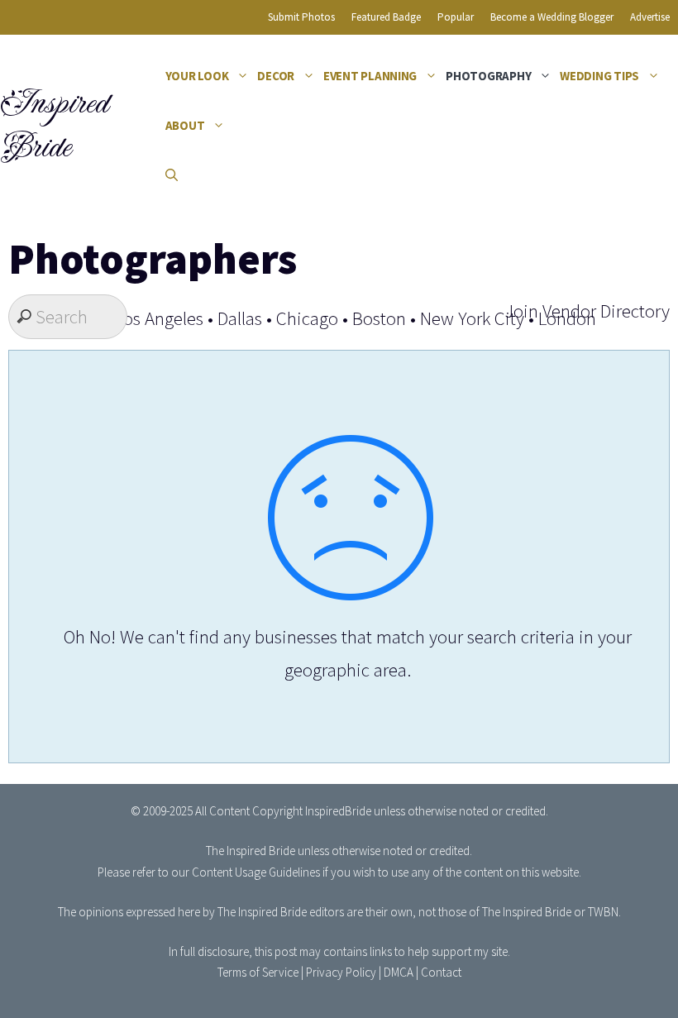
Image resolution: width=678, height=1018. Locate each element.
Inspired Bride (53, 125)
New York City (472, 318)
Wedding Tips (599, 76)
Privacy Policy (341, 972)
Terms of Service (257, 972)
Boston (379, 318)
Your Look (197, 76)
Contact (441, 972)
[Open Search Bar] (171, 175)
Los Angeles (159, 318)
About (185, 125)
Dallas (239, 318)
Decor (275, 76)
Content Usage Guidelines (256, 872)
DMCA (398, 972)
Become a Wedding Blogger (552, 17)
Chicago (307, 318)
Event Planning (370, 76)
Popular (455, 17)
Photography (488, 76)
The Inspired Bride (250, 850)
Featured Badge (386, 17)
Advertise (650, 17)
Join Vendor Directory (587, 311)
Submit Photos (301, 17)
